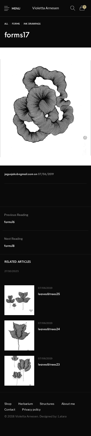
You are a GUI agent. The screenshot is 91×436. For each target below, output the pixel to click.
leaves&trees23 (49, 364)
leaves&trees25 (49, 294)
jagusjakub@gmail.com (19, 174)
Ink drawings (32, 24)
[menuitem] (8, 404)
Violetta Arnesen (45, 8)
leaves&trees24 (49, 329)
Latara (62, 416)
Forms (16, 24)
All (6, 24)
